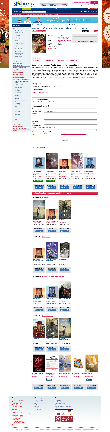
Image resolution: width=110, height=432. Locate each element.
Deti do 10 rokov (18, 63)
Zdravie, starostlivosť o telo (20, 120)
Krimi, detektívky (18, 41)
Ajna (35, 410)
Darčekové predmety (19, 84)
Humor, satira (17, 38)
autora (42, 147)
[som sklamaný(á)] (34, 58)
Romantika (60, 24)
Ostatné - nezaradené (19, 43)
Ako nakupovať (59, 405)
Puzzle (16, 108)
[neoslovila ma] (36, 58)
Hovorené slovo (18, 123)
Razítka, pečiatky (18, 109)
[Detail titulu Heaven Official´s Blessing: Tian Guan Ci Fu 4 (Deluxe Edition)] (90, 163)
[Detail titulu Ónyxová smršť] (65, 250)
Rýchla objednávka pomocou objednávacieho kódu (63, 407)
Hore (97, 429)
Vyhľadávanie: (17, 11)
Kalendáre (17, 95)
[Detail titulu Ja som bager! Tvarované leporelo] (65, 363)
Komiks (16, 40)
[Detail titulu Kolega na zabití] (78, 364)
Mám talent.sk (37, 409)
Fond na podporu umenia (20, 67)
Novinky (17, 8)
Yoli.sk (35, 405)
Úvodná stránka (36, 24)
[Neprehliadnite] (85, 4)
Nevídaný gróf (62, 219)
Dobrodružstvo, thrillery (20, 32)
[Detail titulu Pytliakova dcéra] (39, 328)
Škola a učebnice (46, 8)
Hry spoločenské (18, 92)
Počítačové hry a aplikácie (20, 128)
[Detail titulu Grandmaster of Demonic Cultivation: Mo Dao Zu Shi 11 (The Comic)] (52, 161)
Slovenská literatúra (19, 77)
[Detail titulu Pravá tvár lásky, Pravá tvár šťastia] (91, 364)
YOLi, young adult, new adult (21, 57)
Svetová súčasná (18, 56)
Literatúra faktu (18, 70)
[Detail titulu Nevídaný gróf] (65, 209)
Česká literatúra (18, 61)
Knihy (42, 24)
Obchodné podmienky (88, 429)
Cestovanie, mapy (18, 60)
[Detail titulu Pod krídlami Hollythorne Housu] (39, 209)
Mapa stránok (78, 429)
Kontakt (42, 429)
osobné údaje (70, 429)
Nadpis (33, 108)
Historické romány (47, 316)
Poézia (16, 45)
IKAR (17, 429)
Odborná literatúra (18, 72)
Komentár (34, 113)
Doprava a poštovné (38, 14)
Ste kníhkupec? (56, 429)
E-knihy (57, 8)
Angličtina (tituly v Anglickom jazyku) (53, 276)
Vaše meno (35, 121)
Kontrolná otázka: (36, 127)
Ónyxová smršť (62, 259)
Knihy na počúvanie (19, 126)
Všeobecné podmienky (19, 14)
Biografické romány (19, 30)
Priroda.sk (36, 406)
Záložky (16, 119)
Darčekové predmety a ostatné (22, 79)
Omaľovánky (17, 103)
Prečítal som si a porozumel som (65, 134)
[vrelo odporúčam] (41, 58)
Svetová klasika (18, 54)
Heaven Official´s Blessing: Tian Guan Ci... (64, 173)
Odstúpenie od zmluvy (61, 403)
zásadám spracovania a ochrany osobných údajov (73, 134)
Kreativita (17, 98)
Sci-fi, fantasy (46, 237)
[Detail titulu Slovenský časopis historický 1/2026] (38, 363)
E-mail (33, 123)
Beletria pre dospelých (51, 24)
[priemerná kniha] (37, 58)
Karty (16, 96)
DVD (15, 130)
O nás (66, 8)
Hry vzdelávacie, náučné (20, 93)
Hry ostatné (17, 90)
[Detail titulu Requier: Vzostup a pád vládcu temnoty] (52, 250)
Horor (16, 37)
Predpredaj (35, 8)
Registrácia (94, 11)
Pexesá (16, 106)
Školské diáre (17, 114)
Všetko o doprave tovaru (61, 402)
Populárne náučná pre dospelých (21, 413)
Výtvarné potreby (18, 117)
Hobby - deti (17, 35)
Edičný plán (58, 400)
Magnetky (17, 101)
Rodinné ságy (18, 46)
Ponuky (26, 8)
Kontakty (55, 14)
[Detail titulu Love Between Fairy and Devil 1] (65, 289)
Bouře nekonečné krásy (51, 373)
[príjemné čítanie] (39, 58)
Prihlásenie (86, 11)
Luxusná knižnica (38, 400)
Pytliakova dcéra (37, 338)
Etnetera (27, 429)
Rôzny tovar (17, 111)
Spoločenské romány (19, 53)
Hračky (16, 88)
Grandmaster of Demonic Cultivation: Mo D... (38, 173)
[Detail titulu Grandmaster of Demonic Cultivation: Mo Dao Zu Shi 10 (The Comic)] (77, 161)
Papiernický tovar (18, 104)
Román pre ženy (18, 48)
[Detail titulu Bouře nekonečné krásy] (51, 364)
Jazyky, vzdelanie (18, 69)
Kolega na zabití (76, 373)
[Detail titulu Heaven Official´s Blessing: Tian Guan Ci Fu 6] (65, 164)
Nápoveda (29, 14)
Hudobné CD (17, 124)
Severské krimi (38, 407)
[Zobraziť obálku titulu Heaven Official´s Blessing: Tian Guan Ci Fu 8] (39, 43)
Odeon (35, 403)
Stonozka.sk (37, 402)
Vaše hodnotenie (36, 111)
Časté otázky (48, 14)
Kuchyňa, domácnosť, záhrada (21, 100)
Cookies (63, 429)
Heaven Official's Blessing (64, 40)
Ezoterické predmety (19, 87)
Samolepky (17, 112)
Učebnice (17, 116)
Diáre (16, 85)
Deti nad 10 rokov (18, 65)
